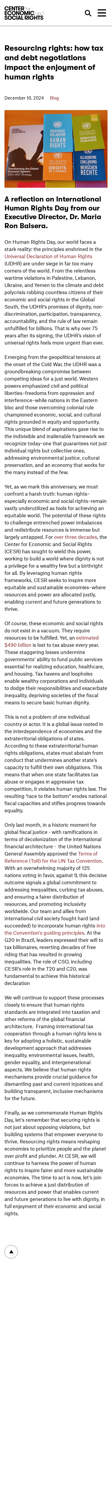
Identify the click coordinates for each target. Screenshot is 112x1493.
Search (88, 13)
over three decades (75, 537)
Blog (54, 97)
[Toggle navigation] (102, 13)
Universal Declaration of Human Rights (48, 256)
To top (11, 1252)
